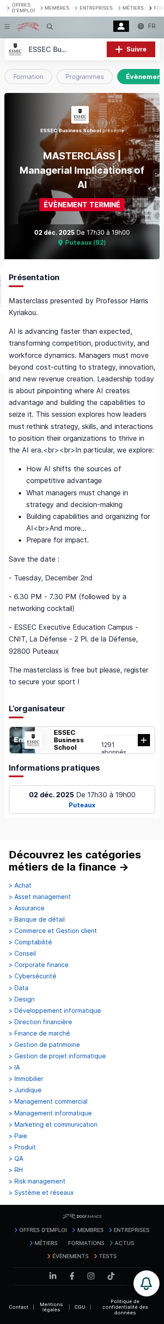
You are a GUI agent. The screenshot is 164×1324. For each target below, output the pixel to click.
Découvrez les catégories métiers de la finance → (75, 860)
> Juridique (25, 1090)
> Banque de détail (37, 919)
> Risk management (37, 1181)
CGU (79, 1307)
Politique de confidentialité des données (125, 1306)
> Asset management (40, 896)
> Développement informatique (55, 1010)
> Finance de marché (39, 1033)
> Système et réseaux (41, 1192)
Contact (18, 1307)
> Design (22, 999)
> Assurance (27, 908)
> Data (18, 987)
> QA (16, 1158)
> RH (16, 1169)
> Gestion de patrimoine (44, 1044)
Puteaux (82, 805)
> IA (14, 1067)
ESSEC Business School (69, 740)
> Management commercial (48, 1101)
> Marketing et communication (53, 1124)
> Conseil (22, 953)
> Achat (20, 885)
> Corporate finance (39, 964)
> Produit (22, 1147)
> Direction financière (40, 1022)
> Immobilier (26, 1078)
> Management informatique (50, 1113)
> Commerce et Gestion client (53, 930)
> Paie (18, 1135)
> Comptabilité (30, 942)
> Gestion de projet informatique (57, 1056)
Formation (28, 76)
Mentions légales (51, 1307)
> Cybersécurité (32, 976)
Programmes (84, 76)
